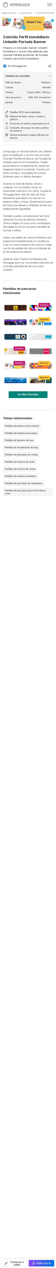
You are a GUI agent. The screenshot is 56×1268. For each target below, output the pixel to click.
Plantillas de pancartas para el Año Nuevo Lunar (25, 492)
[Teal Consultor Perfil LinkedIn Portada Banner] (41, 337)
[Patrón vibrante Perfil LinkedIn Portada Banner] (41, 308)
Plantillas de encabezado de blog (21, 447)
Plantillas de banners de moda (19, 461)
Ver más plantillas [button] (28, 394)
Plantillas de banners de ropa (19, 440)
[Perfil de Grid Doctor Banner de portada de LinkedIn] (41, 366)
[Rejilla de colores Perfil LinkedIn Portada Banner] (41, 322)
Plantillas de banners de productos (22, 426)
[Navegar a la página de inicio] (16, 4)
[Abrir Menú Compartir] (49, 66)
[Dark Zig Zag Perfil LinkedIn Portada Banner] (15, 337)
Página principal (9, 13)
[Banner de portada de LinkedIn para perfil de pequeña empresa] (41, 380)
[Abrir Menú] (49, 4)
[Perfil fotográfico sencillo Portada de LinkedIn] (15, 380)
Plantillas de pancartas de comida (21, 454)
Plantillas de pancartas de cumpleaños (24, 483)
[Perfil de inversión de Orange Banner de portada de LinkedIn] (15, 351)
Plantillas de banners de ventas (20, 469)
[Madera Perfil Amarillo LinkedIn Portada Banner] (15, 308)
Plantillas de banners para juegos (21, 433)
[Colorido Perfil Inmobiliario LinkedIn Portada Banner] (15, 366)
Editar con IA (44, 1263)
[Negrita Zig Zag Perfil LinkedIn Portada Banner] (41, 351)
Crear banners (26, 13)
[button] (14, 1263)
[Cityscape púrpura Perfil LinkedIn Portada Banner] (15, 322)
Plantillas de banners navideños (20, 476)
